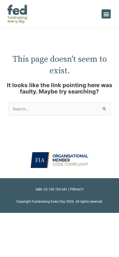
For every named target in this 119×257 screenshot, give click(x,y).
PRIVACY (77, 189)
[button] (106, 13)
